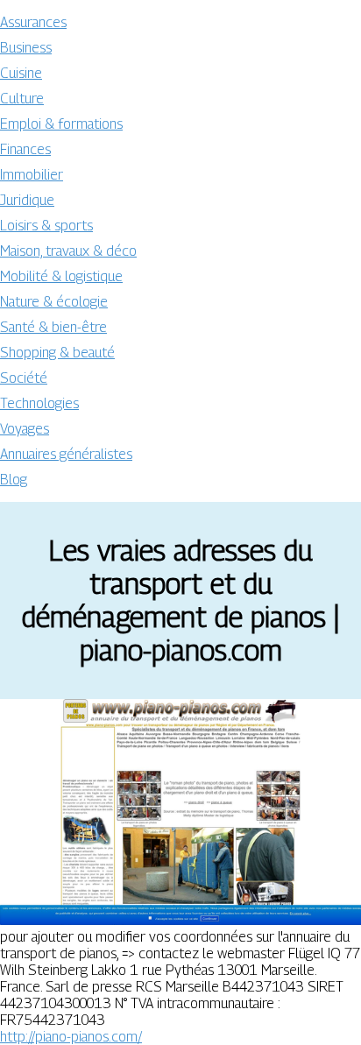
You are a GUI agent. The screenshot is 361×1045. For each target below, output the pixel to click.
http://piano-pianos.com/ (71, 1036)
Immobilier (31, 174)
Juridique (27, 200)
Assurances (33, 22)
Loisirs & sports (46, 225)
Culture (22, 98)
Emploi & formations (61, 124)
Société (23, 378)
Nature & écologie (54, 301)
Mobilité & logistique (61, 276)
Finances (25, 149)
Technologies (39, 403)
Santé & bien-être (53, 327)
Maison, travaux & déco (68, 251)
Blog (13, 479)
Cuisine (21, 73)
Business (26, 47)
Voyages (24, 428)
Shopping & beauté (57, 352)
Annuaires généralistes (66, 454)
